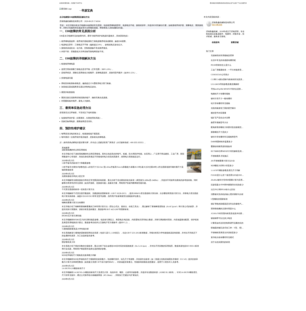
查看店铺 (235, 42)
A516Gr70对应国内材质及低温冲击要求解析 (227, 214)
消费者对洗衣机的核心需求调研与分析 (227, 194)
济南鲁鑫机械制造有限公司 (223, 22)
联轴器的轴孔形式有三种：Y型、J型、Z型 (227, 229)
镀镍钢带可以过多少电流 (221, 218)
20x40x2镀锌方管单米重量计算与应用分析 (227, 181)
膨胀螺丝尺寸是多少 (219, 132)
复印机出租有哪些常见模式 (222, 237)
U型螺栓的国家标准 (219, 199)
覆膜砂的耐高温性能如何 (221, 146)
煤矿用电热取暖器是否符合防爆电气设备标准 (227, 205)
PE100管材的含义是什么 (221, 65)
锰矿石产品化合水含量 (220, 118)
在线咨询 (215, 42)
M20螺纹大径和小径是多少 (222, 166)
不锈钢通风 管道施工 (220, 156)
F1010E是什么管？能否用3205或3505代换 (227, 176)
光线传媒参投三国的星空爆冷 (223, 108)
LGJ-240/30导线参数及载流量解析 (225, 84)
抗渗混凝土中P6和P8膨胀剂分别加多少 (227, 185)
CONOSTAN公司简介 (220, 75)
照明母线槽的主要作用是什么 (223, 209)
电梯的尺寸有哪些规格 (220, 94)
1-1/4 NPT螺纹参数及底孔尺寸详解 (225, 170)
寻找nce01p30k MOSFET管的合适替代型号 (227, 90)
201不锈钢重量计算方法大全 (223, 161)
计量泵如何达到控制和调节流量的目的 (227, 223)
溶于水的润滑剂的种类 (220, 242)
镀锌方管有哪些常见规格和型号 (224, 137)
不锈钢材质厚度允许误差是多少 (224, 233)
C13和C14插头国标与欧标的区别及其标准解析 (227, 80)
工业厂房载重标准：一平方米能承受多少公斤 (227, 71)
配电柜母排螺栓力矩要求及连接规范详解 (227, 128)
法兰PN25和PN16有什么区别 (223, 189)
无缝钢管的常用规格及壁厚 (222, 55)
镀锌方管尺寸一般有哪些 (221, 99)
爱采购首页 (213, 3)
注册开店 (244, 3)
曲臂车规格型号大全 (219, 122)
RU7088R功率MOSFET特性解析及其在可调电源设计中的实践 (227, 152)
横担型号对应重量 (218, 113)
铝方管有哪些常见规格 (220, 103)
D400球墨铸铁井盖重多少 (221, 142)
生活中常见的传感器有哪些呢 (223, 60)
